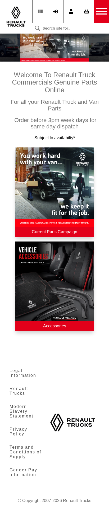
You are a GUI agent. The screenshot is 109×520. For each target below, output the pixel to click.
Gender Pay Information (23, 472)
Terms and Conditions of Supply (25, 452)
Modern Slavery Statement (21, 411)
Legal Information (23, 373)
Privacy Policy (18, 431)
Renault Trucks (19, 391)
